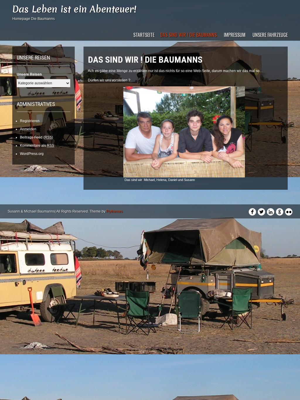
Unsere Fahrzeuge (270, 34)
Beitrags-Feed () (36, 137)
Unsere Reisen (29, 74)
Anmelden (28, 129)
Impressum (235, 34)
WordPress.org (32, 154)
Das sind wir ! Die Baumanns (188, 34)
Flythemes (114, 211)
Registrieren (30, 121)
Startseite (143, 34)
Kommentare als (37, 145)
